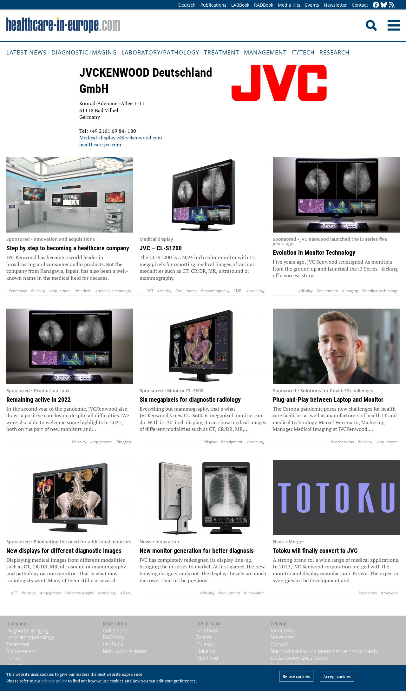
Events (312, 5)
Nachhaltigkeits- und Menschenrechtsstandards (324, 651)
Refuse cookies (296, 676)
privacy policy (54, 681)
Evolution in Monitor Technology (314, 252)
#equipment (60, 290)
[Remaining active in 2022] (69, 346)
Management (265, 52)
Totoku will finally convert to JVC (315, 550)
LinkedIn (206, 651)
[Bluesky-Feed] (384, 5)
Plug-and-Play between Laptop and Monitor (328, 399)
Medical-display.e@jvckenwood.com (120, 137)
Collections (115, 630)
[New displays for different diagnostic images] (69, 497)
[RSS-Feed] (392, 5)
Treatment (221, 52)
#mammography (215, 290)
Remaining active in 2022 (38, 399)
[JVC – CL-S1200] (203, 195)
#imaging (350, 290)
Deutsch (187, 5)
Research (334, 52)
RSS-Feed (207, 657)
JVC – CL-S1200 (161, 248)
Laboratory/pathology (160, 52)
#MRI (237, 290)
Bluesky (204, 644)
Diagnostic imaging (84, 52)
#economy (367, 593)
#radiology (255, 290)
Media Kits (289, 5)
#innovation (254, 593)
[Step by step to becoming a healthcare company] (69, 195)
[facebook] (376, 5)
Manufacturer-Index (125, 651)
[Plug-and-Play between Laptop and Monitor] (336, 346)
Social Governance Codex (299, 657)
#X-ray (125, 593)
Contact (360, 5)
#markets (83, 290)
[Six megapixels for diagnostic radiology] (203, 346)
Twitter (204, 637)
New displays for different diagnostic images (63, 550)
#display (38, 290)
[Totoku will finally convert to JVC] (336, 497)
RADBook (263, 5)
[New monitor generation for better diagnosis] (203, 497)
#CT (150, 290)
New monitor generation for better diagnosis (197, 550)
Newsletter (335, 5)
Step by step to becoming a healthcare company (67, 248)
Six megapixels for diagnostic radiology (190, 399)
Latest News (26, 52)
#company (18, 290)
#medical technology (113, 290)
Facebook (207, 630)
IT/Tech (303, 52)
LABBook (240, 5)
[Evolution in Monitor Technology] (336, 195)
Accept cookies (337, 676)
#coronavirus (342, 442)
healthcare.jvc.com (100, 144)
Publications (213, 5)
